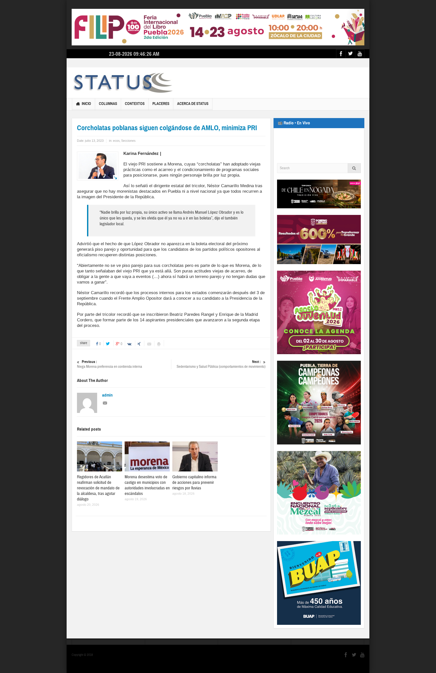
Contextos (135, 103)
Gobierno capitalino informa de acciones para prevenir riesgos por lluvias (194, 482)
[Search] (354, 168)
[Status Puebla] (122, 83)
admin (107, 395)
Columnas (108, 103)
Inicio (86, 103)
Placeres (160, 103)
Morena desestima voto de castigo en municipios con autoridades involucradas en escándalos (147, 485)
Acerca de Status (192, 103)
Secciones (128, 141)
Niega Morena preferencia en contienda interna (109, 364)
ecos (116, 141)
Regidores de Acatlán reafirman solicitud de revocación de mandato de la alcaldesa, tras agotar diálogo (98, 488)
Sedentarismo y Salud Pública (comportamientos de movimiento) (221, 364)
